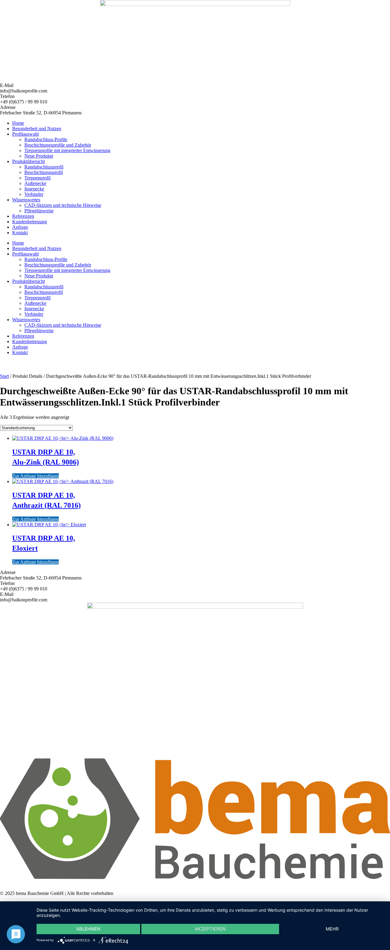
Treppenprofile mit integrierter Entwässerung (67, 150)
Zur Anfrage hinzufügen (35, 475)
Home (18, 123)
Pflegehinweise (39, 210)
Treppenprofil (37, 177)
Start (4, 376)
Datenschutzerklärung (45, 883)
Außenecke (35, 183)
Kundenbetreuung (29, 221)
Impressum (10, 883)
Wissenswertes (26, 199)
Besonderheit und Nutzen (36, 128)
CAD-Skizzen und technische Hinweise (62, 205)
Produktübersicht (28, 161)
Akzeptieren (210, 929)
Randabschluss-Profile (45, 139)
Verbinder (33, 194)
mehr (332, 929)
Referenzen (23, 216)
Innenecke (34, 188)
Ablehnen (88, 929)
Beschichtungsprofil (43, 172)
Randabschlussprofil (43, 166)
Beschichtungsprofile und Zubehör (57, 145)
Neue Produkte (38, 155)
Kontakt (20, 232)
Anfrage (20, 227)
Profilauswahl (25, 134)
